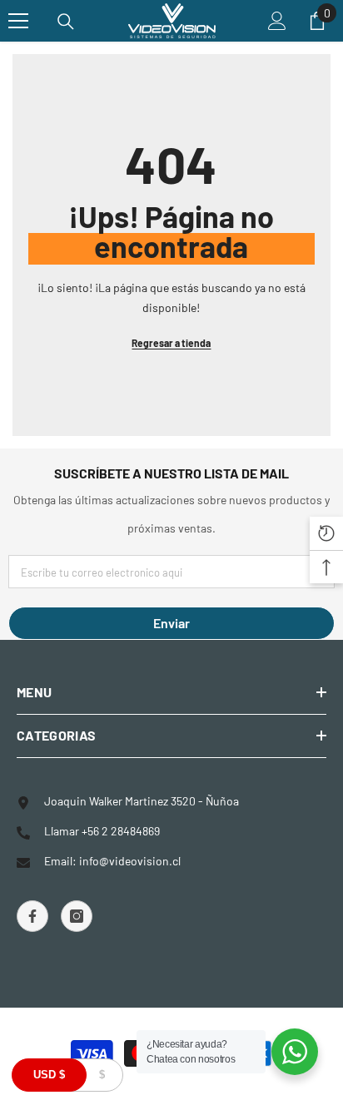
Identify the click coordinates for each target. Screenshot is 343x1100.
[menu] (18, 21)
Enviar (171, 623)
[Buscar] (66, 22)
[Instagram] (76, 916)
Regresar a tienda (171, 343)
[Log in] (277, 21)
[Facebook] (32, 916)
